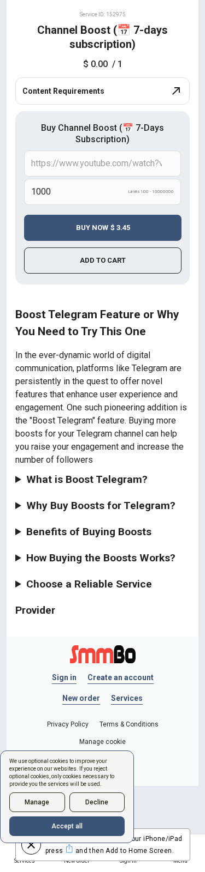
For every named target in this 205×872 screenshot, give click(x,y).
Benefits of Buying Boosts (88, 531)
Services (127, 698)
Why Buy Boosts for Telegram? (100, 505)
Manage (37, 802)
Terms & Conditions (129, 724)
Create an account (120, 677)
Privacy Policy (68, 724)
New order (81, 698)
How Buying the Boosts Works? (100, 558)
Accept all (67, 826)
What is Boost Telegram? (87, 479)
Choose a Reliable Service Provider (83, 597)
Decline (96, 802)
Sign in (64, 677)
